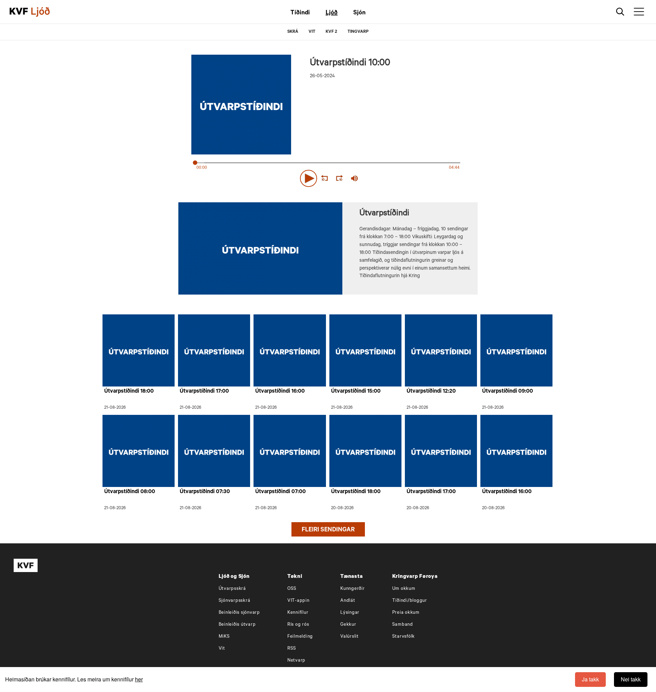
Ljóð (332, 13)
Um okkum (403, 589)
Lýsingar (349, 612)
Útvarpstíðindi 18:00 (129, 392)
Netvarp (296, 660)
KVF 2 (331, 32)
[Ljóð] (46, 12)
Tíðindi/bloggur (409, 600)
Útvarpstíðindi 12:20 (431, 392)
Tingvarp (358, 32)
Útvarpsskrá (232, 589)
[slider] (386, 178)
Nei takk (631, 679)
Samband (402, 624)
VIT (312, 32)
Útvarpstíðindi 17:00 (204, 392)
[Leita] (620, 12)
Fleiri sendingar (328, 530)
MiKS (224, 636)
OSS (292, 589)
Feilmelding (300, 636)
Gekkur (348, 624)
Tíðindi (300, 13)
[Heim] (19, 12)
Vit (222, 648)
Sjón (359, 13)
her (139, 679)
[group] (354, 178)
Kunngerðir (352, 589)
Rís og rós (298, 624)
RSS (291, 648)
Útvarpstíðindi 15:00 (356, 392)
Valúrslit (349, 636)
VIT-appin (298, 600)
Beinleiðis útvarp (237, 624)
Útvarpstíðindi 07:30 (205, 492)
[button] (308, 178)
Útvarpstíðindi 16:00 (280, 392)
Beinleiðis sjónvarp (239, 612)
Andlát (347, 600)
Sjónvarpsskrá (234, 600)
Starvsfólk (403, 636)
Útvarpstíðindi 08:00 (129, 492)
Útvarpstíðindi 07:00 (280, 492)
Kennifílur (298, 612)
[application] (328, 177)
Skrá (292, 32)
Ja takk (590, 679)
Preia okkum (406, 612)
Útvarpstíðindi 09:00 (507, 392)
